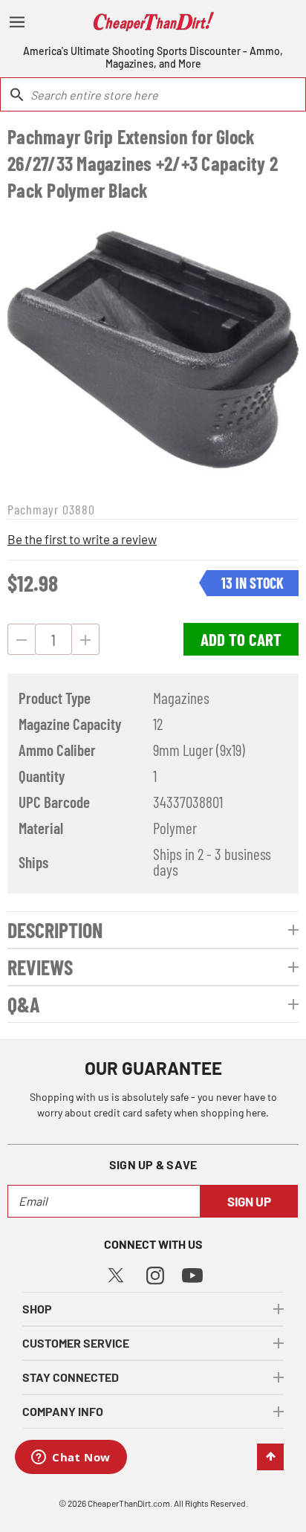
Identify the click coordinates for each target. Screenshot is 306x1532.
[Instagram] (155, 1274)
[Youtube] (192, 1274)
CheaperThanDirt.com (129, 1503)
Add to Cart (241, 639)
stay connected (70, 1377)
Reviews (40, 967)
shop (37, 1309)
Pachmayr (33, 509)
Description (54, 930)
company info (62, 1411)
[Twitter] (115, 1273)
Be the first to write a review (82, 538)
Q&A (23, 1004)
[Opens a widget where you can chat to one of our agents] (71, 1458)
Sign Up (249, 1201)
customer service (75, 1343)
